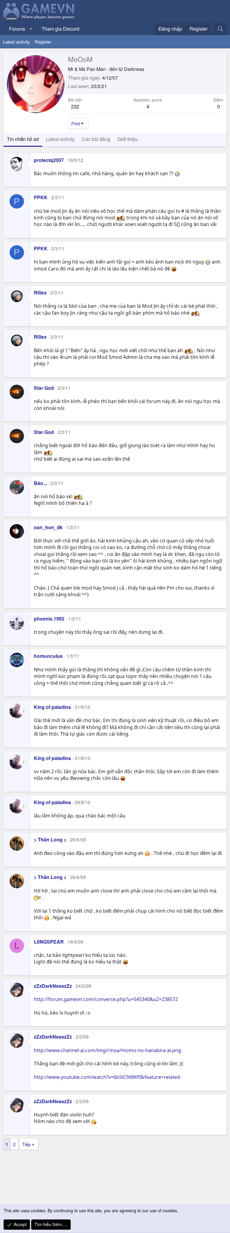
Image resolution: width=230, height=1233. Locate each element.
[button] (31, 29)
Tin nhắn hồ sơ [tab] (23, 139)
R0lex (40, 292)
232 (75, 106)
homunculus (48, 655)
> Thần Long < (50, 839)
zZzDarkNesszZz (53, 985)
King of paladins (52, 706)
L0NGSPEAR (49, 941)
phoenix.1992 (49, 618)
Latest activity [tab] (60, 139)
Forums (17, 28)
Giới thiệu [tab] (127, 139)
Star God (44, 387)
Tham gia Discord (60, 28)
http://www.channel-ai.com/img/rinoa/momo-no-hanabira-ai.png (107, 1050)
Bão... (40, 483)
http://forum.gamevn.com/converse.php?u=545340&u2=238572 (106, 999)
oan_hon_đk (48, 527)
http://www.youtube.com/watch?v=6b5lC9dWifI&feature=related (107, 1077)
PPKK (41, 197)
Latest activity (16, 41)
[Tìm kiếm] (220, 29)
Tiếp (26, 1144)
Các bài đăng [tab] (96, 139)
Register (43, 41)
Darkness (134, 69)
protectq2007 (49, 160)
